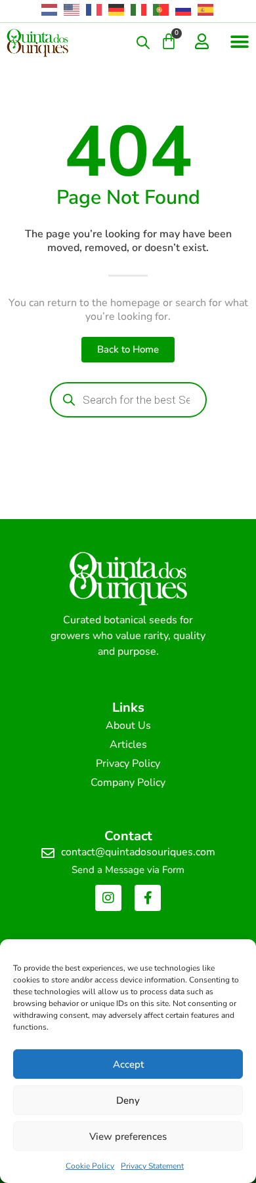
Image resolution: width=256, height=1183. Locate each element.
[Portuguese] (161, 10)
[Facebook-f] (148, 898)
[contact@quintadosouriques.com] (47, 853)
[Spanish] (206, 10)
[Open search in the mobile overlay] (143, 42)
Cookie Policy (90, 1166)
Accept (128, 1064)
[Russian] (183, 10)
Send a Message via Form (128, 869)
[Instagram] (108, 898)
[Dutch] (49, 10)
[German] (116, 10)
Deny (128, 1100)
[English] (72, 10)
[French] (94, 10)
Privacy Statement (152, 1166)
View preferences (128, 1136)
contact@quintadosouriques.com (138, 852)
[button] (239, 41)
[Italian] (139, 10)
